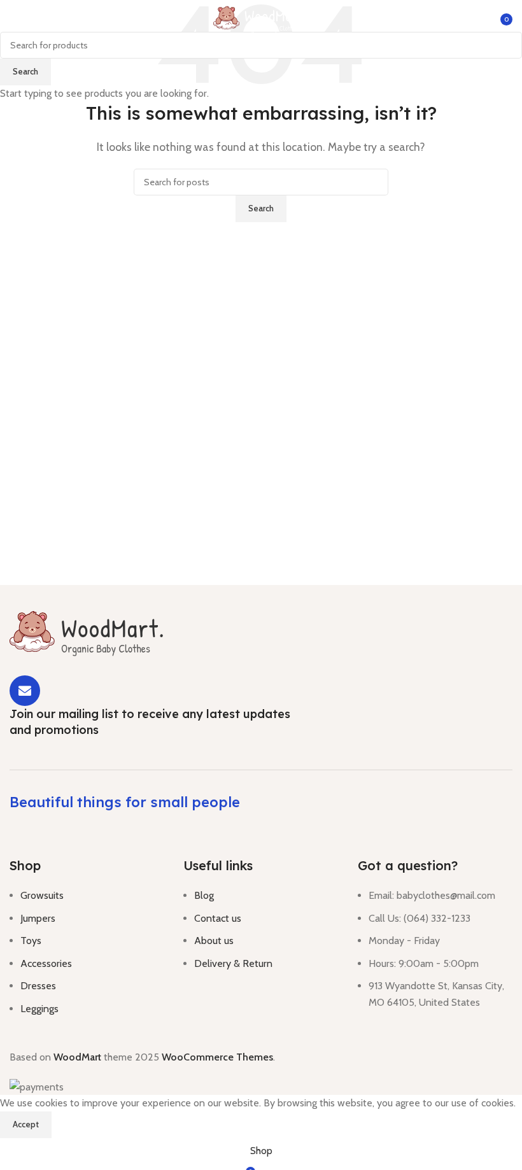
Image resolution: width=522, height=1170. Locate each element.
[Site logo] (261, 18)
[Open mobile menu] (14, 19)
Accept (26, 1124)
